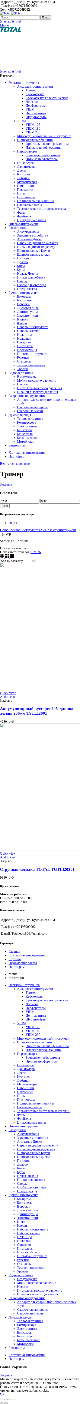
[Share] (6, 1399)
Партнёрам (17, 967)
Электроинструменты (24, 530)
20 (10, 523)
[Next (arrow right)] (6, 1403)
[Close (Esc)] (1, 1399)
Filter (5, 505)
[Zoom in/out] (14, 1399)
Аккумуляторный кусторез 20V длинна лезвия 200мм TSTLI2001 (36, 710)
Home (4, 530)
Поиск (46, 17)
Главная (14, 951)
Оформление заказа (23, 963)
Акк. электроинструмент (58, 530)
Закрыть (6, 484)
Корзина (15, 959)
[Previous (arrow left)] (1, 1403)
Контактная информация (27, 955)
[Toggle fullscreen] (10, 1399)
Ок (2, 1394)
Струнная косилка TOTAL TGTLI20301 (37, 869)
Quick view (8, 693)
